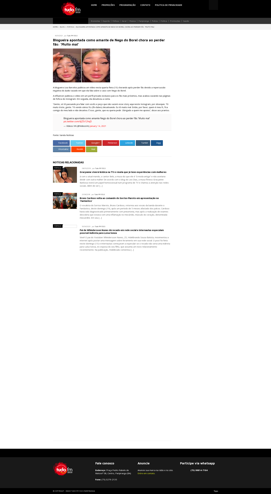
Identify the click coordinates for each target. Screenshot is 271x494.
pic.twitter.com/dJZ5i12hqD (78, 121)
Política (164, 21)
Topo (216, 491)
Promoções (108, 5)
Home (94, 5)
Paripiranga (144, 21)
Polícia (155, 21)
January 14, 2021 (98, 126)
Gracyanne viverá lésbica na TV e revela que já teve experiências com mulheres (123, 172)
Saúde (186, 21)
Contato (145, 5)
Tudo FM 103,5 (72, 36)
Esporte (106, 21)
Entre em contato (146, 473)
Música (132, 21)
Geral (124, 21)
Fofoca (116, 21)
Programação (127, 5)
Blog (62, 27)
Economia (95, 21)
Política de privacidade (168, 5)
